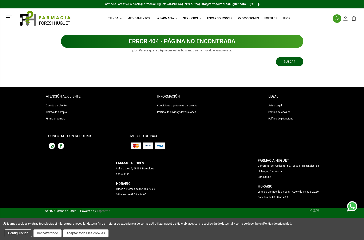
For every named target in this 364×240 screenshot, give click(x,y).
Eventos (270, 18)
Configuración (18, 233)
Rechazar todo (47, 233)
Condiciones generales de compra (177, 105)
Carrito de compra (56, 112)
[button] (9, 18)
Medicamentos (138, 18)
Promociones (248, 18)
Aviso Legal (275, 105)
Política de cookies (279, 112)
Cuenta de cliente (56, 105)
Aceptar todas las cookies (86, 233)
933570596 (122, 174)
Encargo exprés (219, 18)
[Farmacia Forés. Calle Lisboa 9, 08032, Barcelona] (45, 18)
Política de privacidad (280, 118)
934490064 (264, 177)
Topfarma (103, 211)
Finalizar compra (55, 118)
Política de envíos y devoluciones (176, 112)
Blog (286, 18)
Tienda (113, 18)
